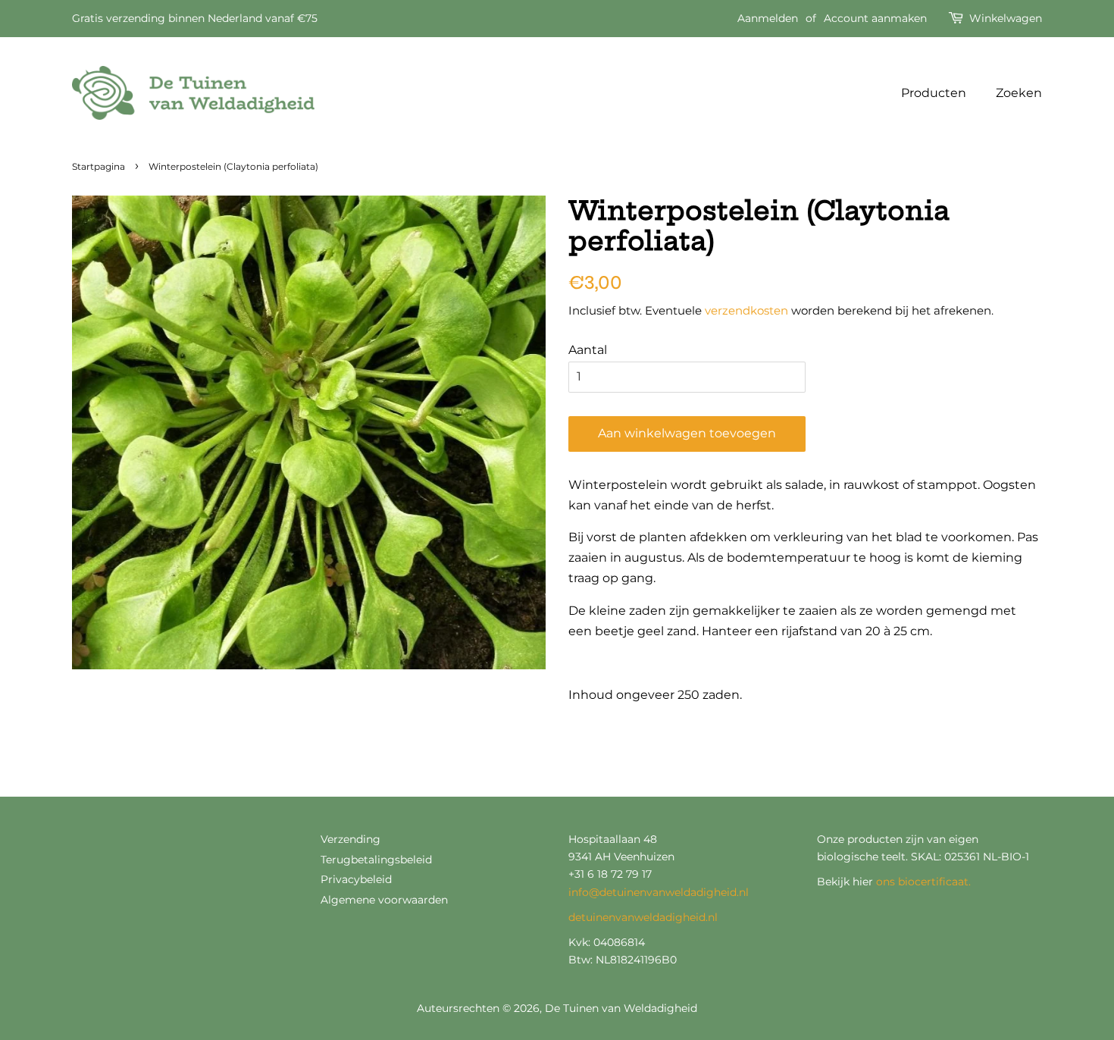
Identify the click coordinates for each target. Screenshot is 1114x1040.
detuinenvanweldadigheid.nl (643, 917)
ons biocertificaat (922, 882)
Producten (933, 93)
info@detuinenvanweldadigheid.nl (658, 892)
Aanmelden (767, 18)
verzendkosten (746, 310)
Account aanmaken (875, 18)
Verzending (350, 839)
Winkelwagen (1005, 18)
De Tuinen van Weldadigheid (621, 1008)
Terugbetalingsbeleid (376, 860)
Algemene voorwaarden (384, 900)
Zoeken (1019, 93)
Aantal (587, 350)
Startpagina (98, 166)
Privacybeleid (356, 879)
